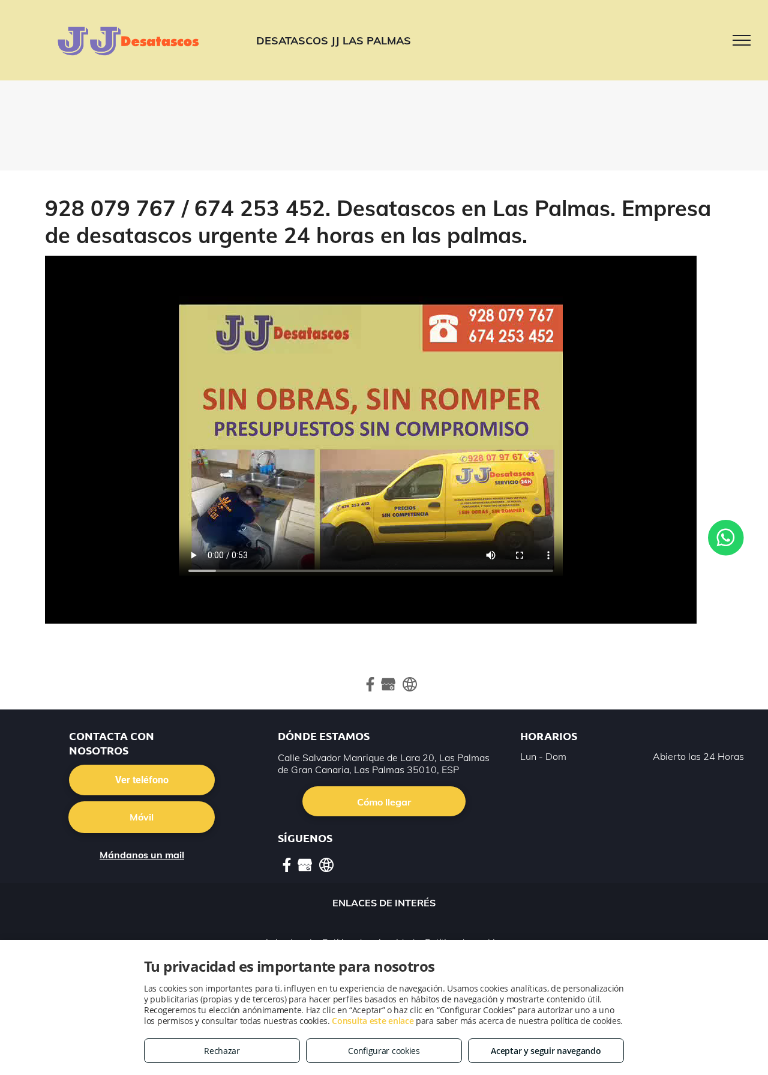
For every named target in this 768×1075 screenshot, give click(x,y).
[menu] (741, 40)
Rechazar (222, 1050)
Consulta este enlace (372, 1020)
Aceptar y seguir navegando (546, 1050)
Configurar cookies (384, 1050)
